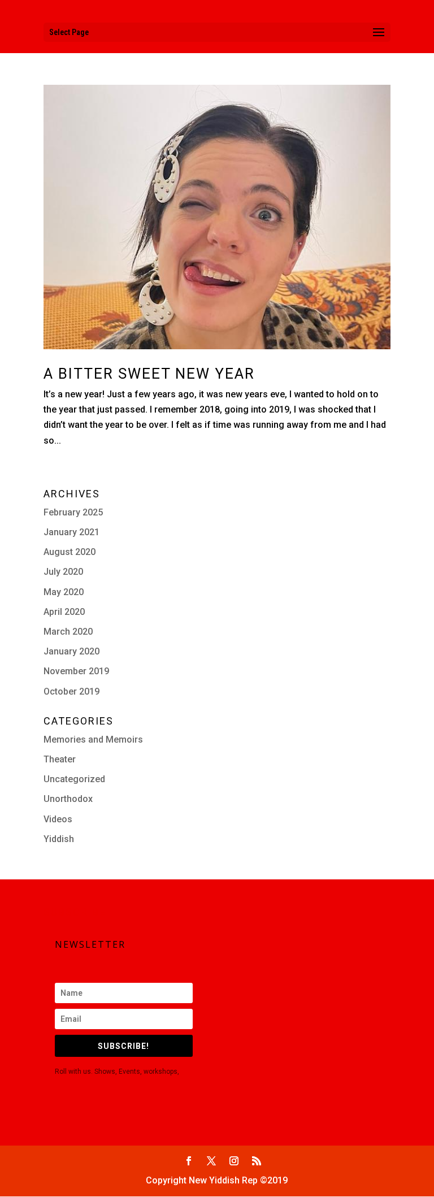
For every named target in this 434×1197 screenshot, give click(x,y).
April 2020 (64, 611)
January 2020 (71, 651)
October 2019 (71, 691)
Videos (58, 819)
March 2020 (68, 631)
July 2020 (63, 571)
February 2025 (73, 512)
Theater (60, 759)
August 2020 (70, 552)
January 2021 (71, 532)
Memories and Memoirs (93, 739)
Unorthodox (68, 798)
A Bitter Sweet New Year (149, 373)
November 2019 (76, 671)
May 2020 (64, 592)
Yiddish (59, 839)
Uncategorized (74, 779)
